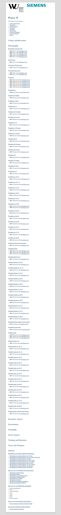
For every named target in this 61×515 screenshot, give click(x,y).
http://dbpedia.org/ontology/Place (17, 472)
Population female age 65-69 (15, 300)
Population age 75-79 (13, 232)
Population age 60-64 (13, 216)
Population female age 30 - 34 (15, 268)
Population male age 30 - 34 (15, 352)
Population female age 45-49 (15, 284)
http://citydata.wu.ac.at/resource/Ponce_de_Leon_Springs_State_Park (25, 457)
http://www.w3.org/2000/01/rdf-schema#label (19, 486)
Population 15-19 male (14, 133)
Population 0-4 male (13, 101)
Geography (12, 29)
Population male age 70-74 (15, 395)
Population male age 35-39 (15, 357)
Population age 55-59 (13, 210)
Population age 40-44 (13, 193)
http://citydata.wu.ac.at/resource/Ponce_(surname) (20, 458)
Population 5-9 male (13, 166)
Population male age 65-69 (15, 389)
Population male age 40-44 (15, 362)
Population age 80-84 (13, 238)
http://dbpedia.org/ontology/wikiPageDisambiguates (21, 453)
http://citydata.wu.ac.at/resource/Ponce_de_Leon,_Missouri (22, 464)
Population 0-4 (12, 90)
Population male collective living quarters (18, 411)
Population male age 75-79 (15, 400)
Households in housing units (15, 48)
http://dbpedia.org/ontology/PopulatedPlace (19, 481)
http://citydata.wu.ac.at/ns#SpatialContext (18, 475)
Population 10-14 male (14, 117)
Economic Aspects (14, 26)
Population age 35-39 (13, 187)
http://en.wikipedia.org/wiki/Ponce (17, 509)
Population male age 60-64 (15, 384)
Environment (12, 28)
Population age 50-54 (13, 204)
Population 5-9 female (13, 160)
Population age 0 (12, 171)
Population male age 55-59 (15, 379)
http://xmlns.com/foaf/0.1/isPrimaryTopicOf (19, 507)
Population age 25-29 (13, 177)
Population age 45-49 (13, 198)
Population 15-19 (12, 122)
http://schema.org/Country (15, 480)
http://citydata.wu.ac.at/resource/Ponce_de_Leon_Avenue (22, 460)
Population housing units (14, 327)
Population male (12, 333)
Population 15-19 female (14, 128)
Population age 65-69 (13, 221)
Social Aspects (13, 30)
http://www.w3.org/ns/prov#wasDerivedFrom (19, 501)
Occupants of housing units (15, 65)
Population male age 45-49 (15, 368)
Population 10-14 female (14, 112)
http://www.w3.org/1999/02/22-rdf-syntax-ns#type (21, 470)
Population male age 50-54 (15, 373)
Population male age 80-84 (15, 406)
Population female (12, 248)
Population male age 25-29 (15, 346)
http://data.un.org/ (23, 51)
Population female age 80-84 (15, 316)
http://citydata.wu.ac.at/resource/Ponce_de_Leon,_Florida (22, 461)
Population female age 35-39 (15, 273)
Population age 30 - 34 (14, 182)
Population (11, 77)
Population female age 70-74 (15, 305)
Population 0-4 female (13, 95)
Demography (12, 25)
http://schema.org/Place (15, 474)
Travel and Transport (14, 33)
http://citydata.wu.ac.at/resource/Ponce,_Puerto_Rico (21, 467)
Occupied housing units (14, 70)
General (11, 35)
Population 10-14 (12, 106)
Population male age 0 (13, 341)
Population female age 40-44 (15, 278)
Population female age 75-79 (15, 311)
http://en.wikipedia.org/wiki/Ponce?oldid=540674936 (21, 503)
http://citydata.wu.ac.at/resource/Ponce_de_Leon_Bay (21, 466)
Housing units (11, 60)
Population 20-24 (12, 139)
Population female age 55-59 (15, 289)
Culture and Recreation (15, 23)
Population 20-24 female (14, 144)
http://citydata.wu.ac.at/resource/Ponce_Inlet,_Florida (21, 456)
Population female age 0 (14, 257)
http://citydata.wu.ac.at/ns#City (16, 478)
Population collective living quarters (17, 243)
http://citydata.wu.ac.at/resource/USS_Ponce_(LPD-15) (21, 463)
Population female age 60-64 (15, 295)
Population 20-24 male (14, 149)
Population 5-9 (12, 155)
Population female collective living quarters (19, 322)
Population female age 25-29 (15, 262)
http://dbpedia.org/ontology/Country (17, 477)
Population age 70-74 (13, 227)
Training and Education (15, 32)
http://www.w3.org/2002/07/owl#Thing (18, 482)
